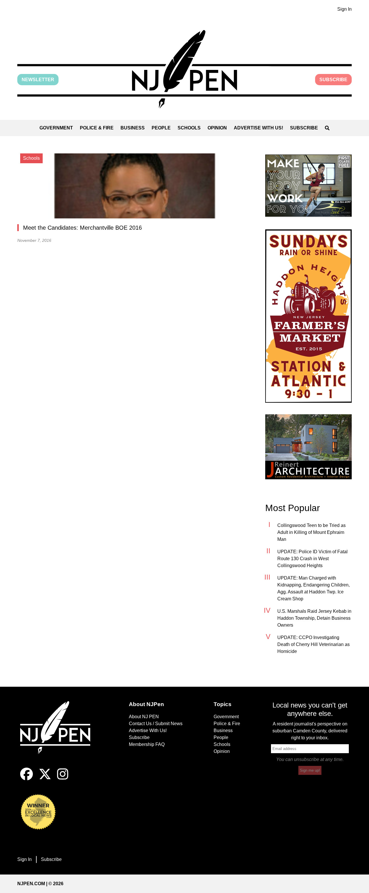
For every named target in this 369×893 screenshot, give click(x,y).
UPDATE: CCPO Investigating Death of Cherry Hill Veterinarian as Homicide (313, 644)
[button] (184, 69)
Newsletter (38, 79)
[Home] (59, 734)
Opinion (217, 127)
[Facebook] (26, 778)
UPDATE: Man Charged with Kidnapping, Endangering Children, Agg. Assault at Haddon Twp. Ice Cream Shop (313, 588)
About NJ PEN (144, 716)
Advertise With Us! (258, 127)
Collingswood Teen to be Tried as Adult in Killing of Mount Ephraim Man (311, 532)
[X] (45, 778)
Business (133, 127)
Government (56, 127)
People (161, 127)
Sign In (344, 9)
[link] (308, 185)
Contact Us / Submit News (155, 723)
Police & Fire (97, 127)
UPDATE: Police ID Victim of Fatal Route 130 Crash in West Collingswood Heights (312, 558)
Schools (189, 127)
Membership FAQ (147, 744)
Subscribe (333, 79)
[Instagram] (62, 778)
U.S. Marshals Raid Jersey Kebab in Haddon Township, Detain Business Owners (314, 618)
